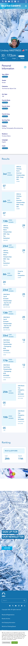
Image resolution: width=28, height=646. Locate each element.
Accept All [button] (14, 642)
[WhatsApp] (24, 605)
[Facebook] (9, 605)
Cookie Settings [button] (6, 642)
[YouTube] (15, 605)
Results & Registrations (8, 614)
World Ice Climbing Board (9, 626)
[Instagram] (18, 605)
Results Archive (6, 618)
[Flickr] (21, 605)
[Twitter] (12, 605)
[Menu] (26, 6)
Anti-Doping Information (8, 622)
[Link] (26, 1)
